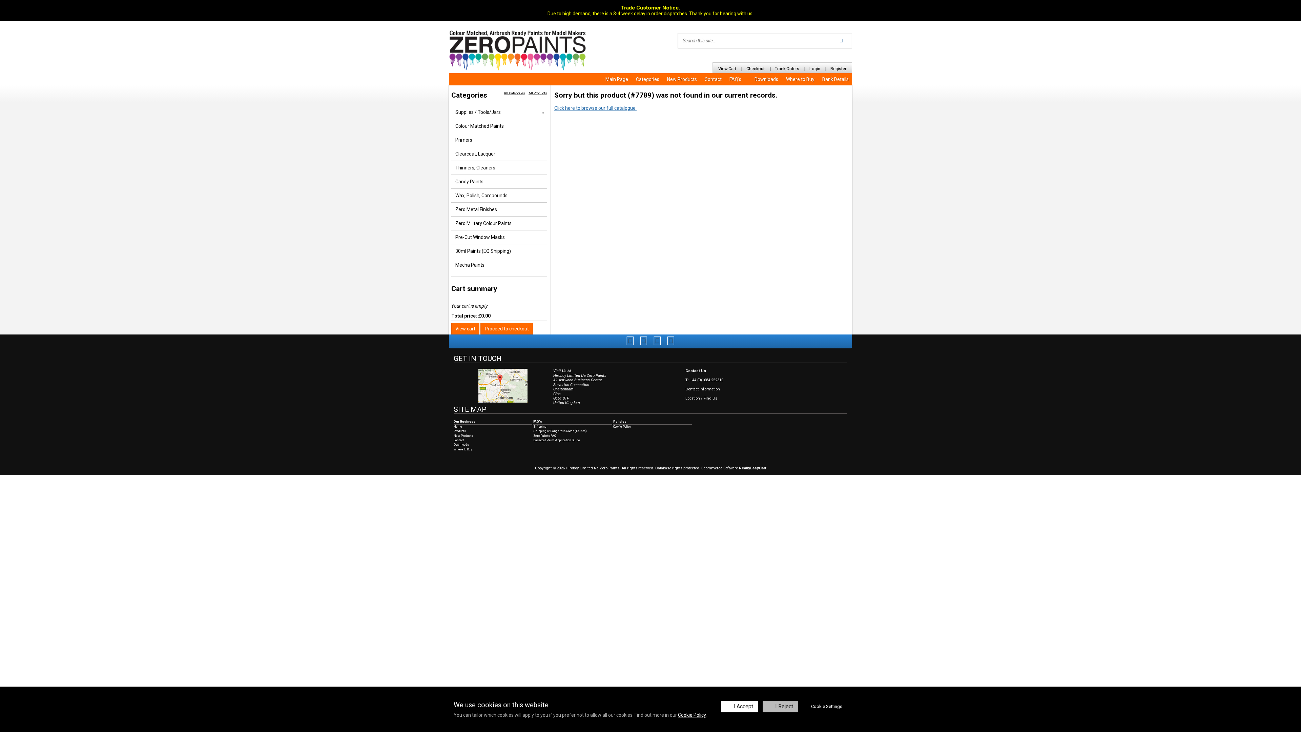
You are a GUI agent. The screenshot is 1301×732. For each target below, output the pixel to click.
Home (458, 426)
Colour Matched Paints (479, 126)
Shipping (539, 426)
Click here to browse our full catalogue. (595, 108)
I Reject (784, 706)
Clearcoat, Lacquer (475, 154)
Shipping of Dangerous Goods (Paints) (560, 431)
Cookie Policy (692, 715)
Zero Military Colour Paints (483, 223)
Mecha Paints (469, 265)
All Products (538, 93)
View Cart (727, 68)
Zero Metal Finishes (476, 209)
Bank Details (835, 79)
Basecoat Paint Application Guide (556, 440)
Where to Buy (800, 79)
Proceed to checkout (507, 328)
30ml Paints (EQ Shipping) (483, 251)
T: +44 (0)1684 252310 (704, 380)
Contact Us (695, 371)
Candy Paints (469, 181)
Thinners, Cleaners (475, 167)
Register (838, 68)
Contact (713, 79)
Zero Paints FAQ (544, 436)
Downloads (766, 79)
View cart (465, 328)
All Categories (514, 93)
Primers (463, 140)
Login (814, 68)
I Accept (743, 706)
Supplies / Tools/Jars (478, 112)
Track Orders (787, 68)
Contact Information (702, 389)
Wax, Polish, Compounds (481, 195)
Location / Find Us (701, 398)
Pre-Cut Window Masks (480, 237)
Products (460, 431)
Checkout (755, 68)
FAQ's (735, 79)
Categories (647, 79)
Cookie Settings (826, 706)
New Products (682, 79)
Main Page (616, 79)
